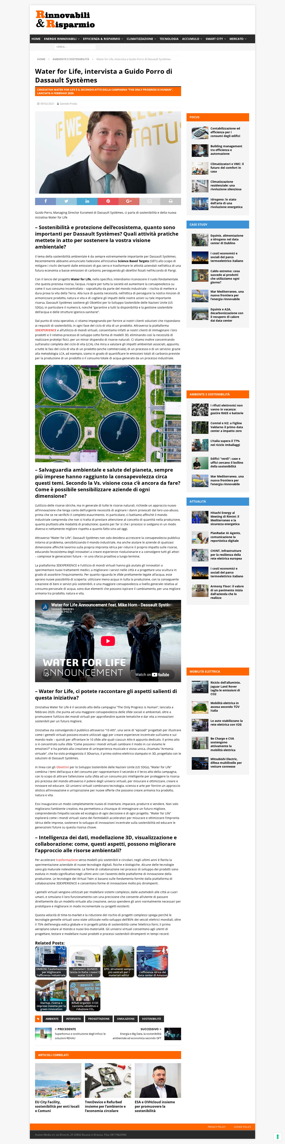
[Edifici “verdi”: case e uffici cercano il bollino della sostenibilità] (200, 463)
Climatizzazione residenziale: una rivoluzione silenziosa (226, 185)
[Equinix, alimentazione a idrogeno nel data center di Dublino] (200, 240)
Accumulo (190, 39)
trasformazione (67, 860)
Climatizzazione (140, 39)
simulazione (126, 1019)
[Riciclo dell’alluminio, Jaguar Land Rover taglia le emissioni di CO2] (200, 687)
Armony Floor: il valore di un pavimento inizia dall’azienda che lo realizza (227, 592)
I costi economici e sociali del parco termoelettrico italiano (227, 257)
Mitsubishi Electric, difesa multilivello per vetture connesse (226, 762)
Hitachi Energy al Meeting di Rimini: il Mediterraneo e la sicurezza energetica (225, 518)
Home (36, 39)
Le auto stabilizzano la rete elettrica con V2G (227, 722)
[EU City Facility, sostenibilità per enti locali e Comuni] (58, 1080)
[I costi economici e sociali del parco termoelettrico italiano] (200, 257)
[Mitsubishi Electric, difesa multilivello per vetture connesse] (200, 763)
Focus (194, 117)
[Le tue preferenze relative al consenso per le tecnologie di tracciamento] (278, 1137)
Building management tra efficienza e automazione (226, 150)
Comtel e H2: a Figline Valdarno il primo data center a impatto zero (227, 427)
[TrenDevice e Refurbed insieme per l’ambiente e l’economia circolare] (108, 1080)
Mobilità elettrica (205, 671)
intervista (73, 1019)
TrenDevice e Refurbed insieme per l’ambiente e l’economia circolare (105, 1106)
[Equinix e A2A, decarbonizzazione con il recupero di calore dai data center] (200, 313)
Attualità (198, 501)
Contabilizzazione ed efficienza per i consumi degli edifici (225, 132)
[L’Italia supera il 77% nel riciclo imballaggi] (200, 445)
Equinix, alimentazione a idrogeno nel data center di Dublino (227, 239)
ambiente (52, 1019)
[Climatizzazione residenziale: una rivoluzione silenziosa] (200, 186)
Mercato (236, 39)
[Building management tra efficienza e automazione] (200, 150)
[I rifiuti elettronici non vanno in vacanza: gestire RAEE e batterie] (200, 410)
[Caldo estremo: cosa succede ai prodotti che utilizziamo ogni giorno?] (200, 275)
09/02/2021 (47, 103)
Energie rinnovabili (60, 39)
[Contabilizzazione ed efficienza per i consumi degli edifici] (200, 133)
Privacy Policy (217, 1126)
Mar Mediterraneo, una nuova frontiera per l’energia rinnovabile (227, 295)
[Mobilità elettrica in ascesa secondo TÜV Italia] (200, 707)
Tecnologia (169, 39)
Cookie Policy (242, 1126)
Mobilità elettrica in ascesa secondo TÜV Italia (225, 706)
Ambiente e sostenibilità (210, 394)
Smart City (214, 39)
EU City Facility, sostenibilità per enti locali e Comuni (57, 1106)
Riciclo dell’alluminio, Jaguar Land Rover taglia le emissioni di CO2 (226, 688)
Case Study (198, 224)
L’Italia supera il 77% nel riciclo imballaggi (225, 443)
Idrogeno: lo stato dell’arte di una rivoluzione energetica (226, 203)
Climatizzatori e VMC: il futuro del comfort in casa (227, 167)
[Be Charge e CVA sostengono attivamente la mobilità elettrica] (200, 743)
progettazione (99, 1019)
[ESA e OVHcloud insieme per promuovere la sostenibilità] (158, 1080)
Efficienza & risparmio (101, 39)
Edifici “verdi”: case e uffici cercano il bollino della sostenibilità (227, 462)
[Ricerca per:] (75, 47)
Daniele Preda (68, 103)
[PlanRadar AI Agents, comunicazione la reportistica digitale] (200, 537)
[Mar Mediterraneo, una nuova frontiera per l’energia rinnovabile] (200, 296)
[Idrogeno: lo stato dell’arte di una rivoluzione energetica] (200, 204)
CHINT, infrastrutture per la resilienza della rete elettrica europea (226, 554)
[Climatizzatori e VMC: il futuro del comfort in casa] (200, 168)
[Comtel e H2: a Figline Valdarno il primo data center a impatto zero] (200, 427)
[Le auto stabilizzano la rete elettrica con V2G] (200, 725)
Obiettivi (62, 767)
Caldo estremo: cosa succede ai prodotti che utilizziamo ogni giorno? (225, 276)
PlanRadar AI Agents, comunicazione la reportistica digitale (226, 536)
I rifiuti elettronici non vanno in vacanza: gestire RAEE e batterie (227, 409)
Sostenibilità (151, 1019)
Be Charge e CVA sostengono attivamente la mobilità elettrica (223, 744)
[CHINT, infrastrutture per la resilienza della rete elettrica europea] (200, 555)
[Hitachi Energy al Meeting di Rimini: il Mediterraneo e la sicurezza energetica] (200, 517)
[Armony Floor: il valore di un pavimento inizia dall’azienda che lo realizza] (200, 590)
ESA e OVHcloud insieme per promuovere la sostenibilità (155, 1106)
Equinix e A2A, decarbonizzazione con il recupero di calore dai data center (227, 315)
